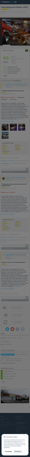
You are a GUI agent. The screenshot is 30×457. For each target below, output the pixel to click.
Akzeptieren (18, 451)
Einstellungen (8, 451)
